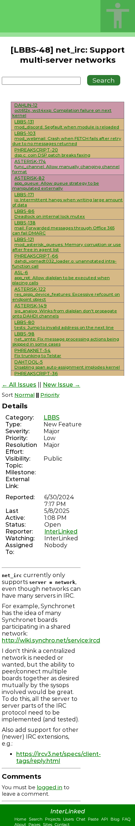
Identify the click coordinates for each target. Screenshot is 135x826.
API (104, 819)
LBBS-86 (24, 211)
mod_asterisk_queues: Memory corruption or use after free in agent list (66, 247)
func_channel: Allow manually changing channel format (66, 169)
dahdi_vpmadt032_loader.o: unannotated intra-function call (64, 264)
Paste (93, 819)
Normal (24, 395)
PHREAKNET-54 (32, 350)
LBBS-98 (24, 334)
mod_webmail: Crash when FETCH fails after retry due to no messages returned (66, 141)
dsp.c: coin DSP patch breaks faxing (52, 155)
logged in (49, 787)
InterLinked (60, 531)
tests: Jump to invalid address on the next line (64, 327)
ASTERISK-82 (29, 178)
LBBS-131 (24, 121)
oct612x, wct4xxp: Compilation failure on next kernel (62, 113)
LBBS (51, 417)
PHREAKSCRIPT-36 (36, 373)
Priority (49, 395)
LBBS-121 (24, 239)
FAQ (126, 819)
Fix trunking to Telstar (37, 355)
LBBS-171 (24, 194)
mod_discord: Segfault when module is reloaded (66, 126)
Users (68, 819)
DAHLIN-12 (25, 105)
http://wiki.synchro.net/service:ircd (51, 640)
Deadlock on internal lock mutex (49, 216)
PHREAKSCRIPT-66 (36, 256)
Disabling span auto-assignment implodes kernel (67, 367)
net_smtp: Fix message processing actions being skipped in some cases (65, 342)
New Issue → (61, 384)
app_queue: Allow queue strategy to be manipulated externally (55, 186)
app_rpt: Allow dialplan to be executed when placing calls (61, 280)
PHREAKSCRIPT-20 (36, 150)
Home (20, 819)
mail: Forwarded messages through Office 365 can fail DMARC (63, 230)
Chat (80, 819)
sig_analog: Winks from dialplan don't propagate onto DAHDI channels (64, 313)
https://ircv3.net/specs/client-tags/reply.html (58, 757)
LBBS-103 (25, 133)
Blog (115, 819)
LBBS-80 (24, 322)
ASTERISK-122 (30, 289)
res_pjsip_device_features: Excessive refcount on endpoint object (66, 297)
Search (35, 819)
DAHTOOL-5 (28, 362)
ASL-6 (21, 272)
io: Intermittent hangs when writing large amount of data (67, 202)
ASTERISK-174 (30, 161)
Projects (52, 819)
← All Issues (19, 384)
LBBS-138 (25, 222)
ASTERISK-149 (30, 305)
